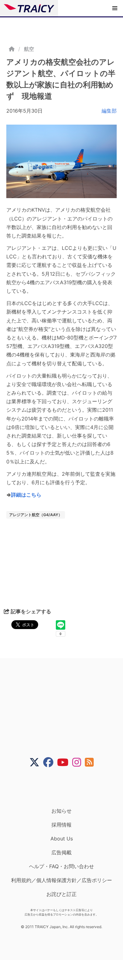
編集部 (109, 111)
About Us (61, 838)
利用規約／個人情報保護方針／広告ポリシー (61, 880)
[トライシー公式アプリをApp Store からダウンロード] (65, 787)
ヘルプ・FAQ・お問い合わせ (61, 866)
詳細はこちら (26, 495)
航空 (29, 49)
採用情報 (61, 825)
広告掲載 (61, 852)
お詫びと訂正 (61, 894)
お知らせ (61, 811)
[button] (115, 8)
